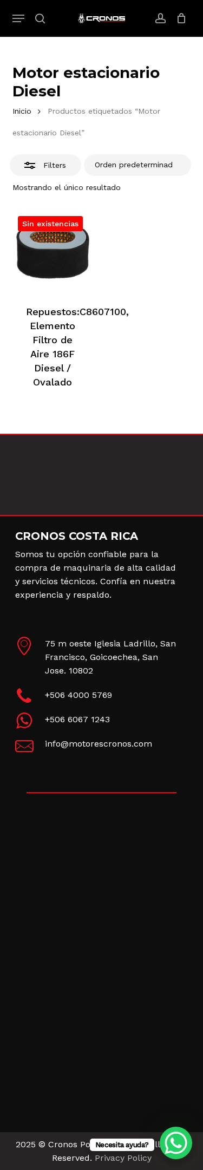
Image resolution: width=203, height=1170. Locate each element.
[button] (18, 18)
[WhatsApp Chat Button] (176, 1143)
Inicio (21, 111)
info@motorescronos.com (98, 743)
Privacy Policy (123, 1158)
